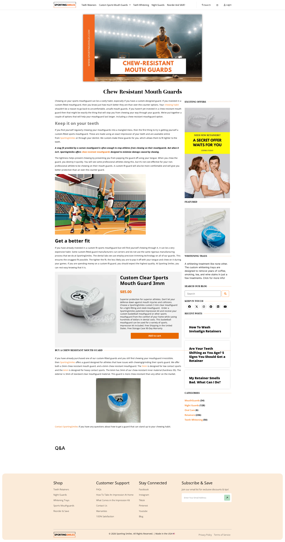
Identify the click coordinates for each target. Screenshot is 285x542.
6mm (65, 370)
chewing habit (172, 104)
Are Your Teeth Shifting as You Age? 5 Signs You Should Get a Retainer (207, 354)
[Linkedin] (218, 306)
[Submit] (227, 498)
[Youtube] (225, 306)
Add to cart (154, 335)
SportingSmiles (67, 138)
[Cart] (217, 5)
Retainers (190, 414)
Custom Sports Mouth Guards (113, 4)
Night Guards (158, 4)
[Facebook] (189, 306)
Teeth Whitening (141, 4)
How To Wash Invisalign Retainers (205, 329)
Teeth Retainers (88, 4)
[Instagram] (203, 306)
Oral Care (190, 410)
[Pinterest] (211, 306)
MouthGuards (192, 400)
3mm (144, 366)
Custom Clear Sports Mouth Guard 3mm (144, 280)
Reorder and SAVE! (176, 4)
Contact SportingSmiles (66, 426)
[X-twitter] (196, 306)
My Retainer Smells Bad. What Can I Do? (205, 380)
